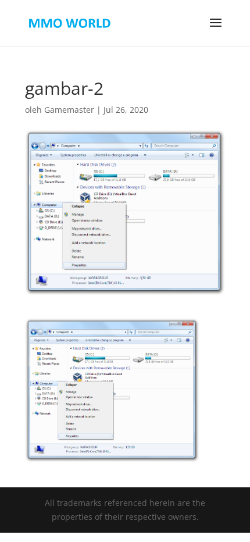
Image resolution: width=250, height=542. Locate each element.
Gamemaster (69, 109)
